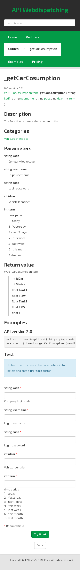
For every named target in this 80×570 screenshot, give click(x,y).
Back (40, 545)
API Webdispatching (40, 9)
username (27, 98)
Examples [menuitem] (15, 61)
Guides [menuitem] (13, 49)
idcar (60, 98)
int (9, 454)
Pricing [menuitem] (37, 61)
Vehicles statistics (16, 138)
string (11, 388)
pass (47, 98)
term (72, 98)
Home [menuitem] (12, 37)
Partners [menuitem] (33, 37)
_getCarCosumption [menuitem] (42, 49)
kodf (7, 98)
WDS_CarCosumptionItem (21, 92)
